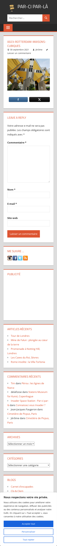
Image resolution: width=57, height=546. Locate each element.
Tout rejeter (28, 539)
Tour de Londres (20, 335)
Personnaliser (28, 531)
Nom (11, 189)
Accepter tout (28, 523)
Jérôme (39, 49)
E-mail (12, 203)
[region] (28, 519)
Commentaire (16, 142)
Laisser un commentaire (19, 53)
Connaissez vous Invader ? (30, 405)
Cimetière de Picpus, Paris (22, 413)
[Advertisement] (28, 297)
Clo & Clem (17, 491)
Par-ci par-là (33, 6)
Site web (12, 218)
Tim (13, 383)
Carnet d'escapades (22, 486)
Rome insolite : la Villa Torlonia (28, 362)
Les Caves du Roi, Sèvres (25, 357)
